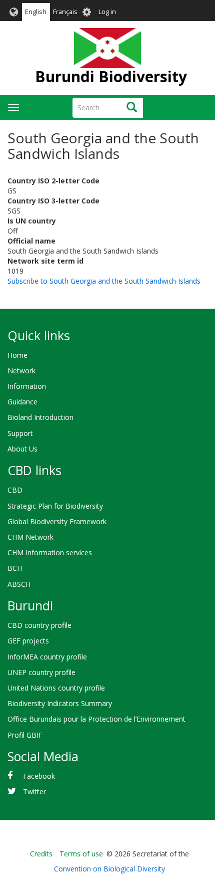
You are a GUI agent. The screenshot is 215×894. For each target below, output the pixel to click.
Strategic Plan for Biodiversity (55, 506)
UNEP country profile (42, 672)
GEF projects (28, 640)
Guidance (23, 401)
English (35, 12)
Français (65, 12)
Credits (41, 853)
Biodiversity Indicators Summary (60, 703)
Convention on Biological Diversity (109, 868)
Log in (107, 12)
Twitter (34, 791)
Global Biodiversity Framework (57, 521)
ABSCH (19, 584)
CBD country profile (40, 625)
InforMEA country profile (47, 656)
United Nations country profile (56, 688)
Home (18, 355)
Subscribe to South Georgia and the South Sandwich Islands (104, 281)
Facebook (39, 776)
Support (20, 433)
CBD (15, 490)
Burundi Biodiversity (111, 76)
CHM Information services (50, 552)
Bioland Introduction (41, 417)
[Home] (107, 48)
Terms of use (81, 853)
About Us (23, 449)
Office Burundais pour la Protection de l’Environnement (97, 719)
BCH (15, 568)
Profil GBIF (25, 735)
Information (27, 386)
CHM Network (31, 537)
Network (22, 370)
